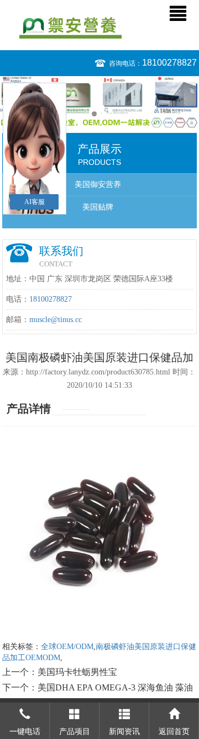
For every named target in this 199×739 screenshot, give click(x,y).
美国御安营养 (98, 184)
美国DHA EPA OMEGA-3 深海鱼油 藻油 (115, 687)
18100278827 (169, 62)
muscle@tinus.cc (55, 319)
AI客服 (34, 202)
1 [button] (94, 113)
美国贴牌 (97, 207)
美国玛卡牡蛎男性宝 (77, 672)
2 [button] (104, 113)
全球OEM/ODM (67, 646)
